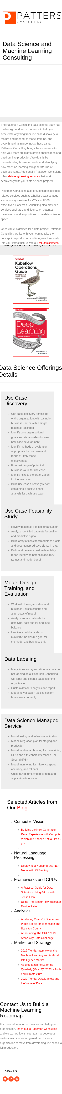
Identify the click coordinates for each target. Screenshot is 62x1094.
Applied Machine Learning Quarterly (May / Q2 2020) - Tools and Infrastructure (41, 969)
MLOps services (49, 242)
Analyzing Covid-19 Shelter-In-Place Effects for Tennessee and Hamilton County (40, 924)
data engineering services (24, 176)
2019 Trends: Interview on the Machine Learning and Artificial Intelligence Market (40, 955)
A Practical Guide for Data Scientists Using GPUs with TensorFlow (38, 892)
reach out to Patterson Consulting (37, 1028)
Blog (22, 807)
